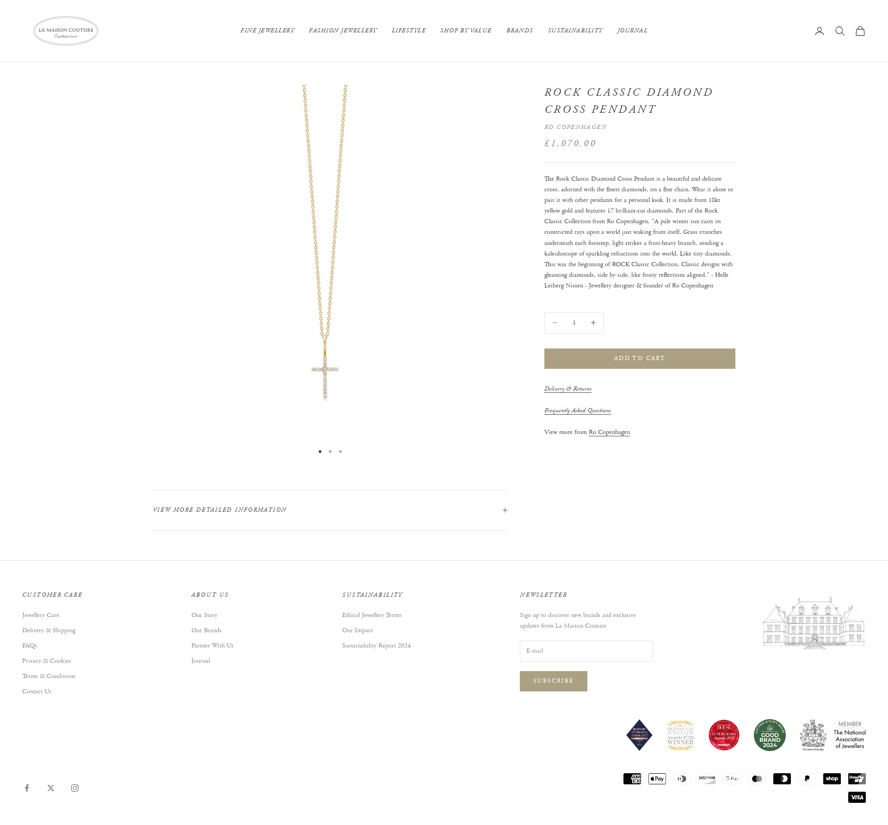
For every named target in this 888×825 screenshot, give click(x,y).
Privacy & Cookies (46, 661)
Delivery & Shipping (48, 630)
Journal (632, 31)
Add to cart (640, 358)
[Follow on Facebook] (26, 788)
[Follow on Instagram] (75, 788)
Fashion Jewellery (343, 31)
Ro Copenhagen (575, 127)
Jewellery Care (40, 615)
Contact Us (36, 691)
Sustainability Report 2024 (376, 646)
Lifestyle (409, 31)
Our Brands (206, 630)
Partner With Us (212, 646)
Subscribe (553, 681)
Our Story (204, 615)
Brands (519, 31)
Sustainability (575, 31)
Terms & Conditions (48, 676)
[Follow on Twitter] (51, 788)
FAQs (29, 646)
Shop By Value (466, 31)
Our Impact (357, 630)
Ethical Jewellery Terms (371, 615)
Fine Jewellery (267, 31)
